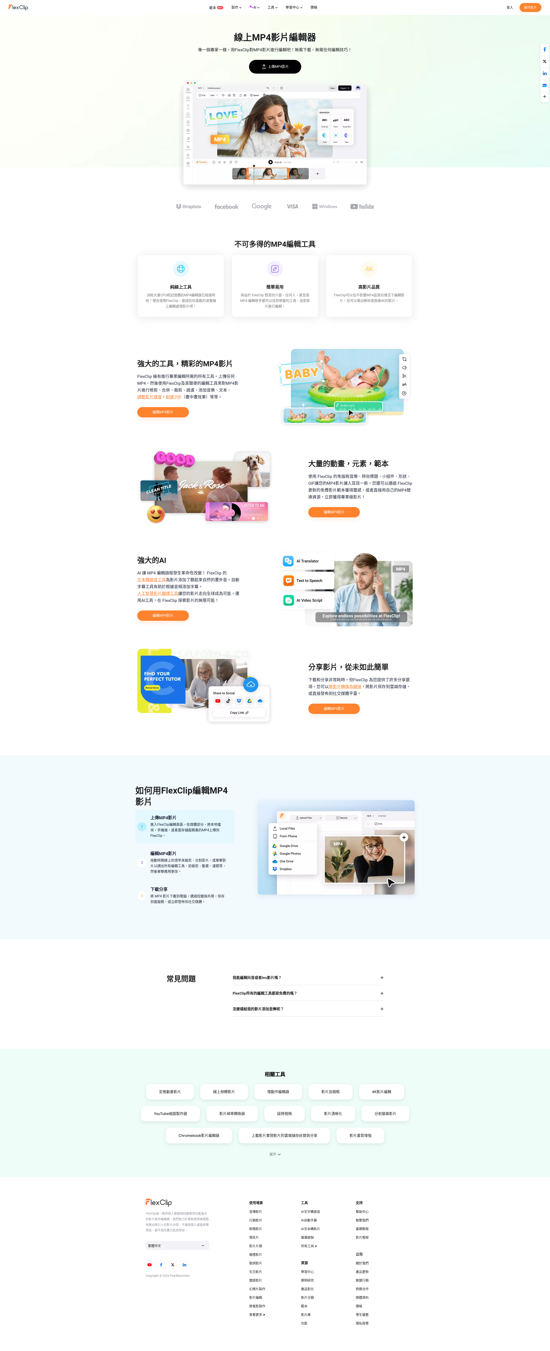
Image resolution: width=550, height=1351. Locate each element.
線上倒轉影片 (224, 1092)
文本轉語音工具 (151, 579)
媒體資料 (362, 1298)
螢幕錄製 (307, 1237)
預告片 (254, 1237)
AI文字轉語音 (310, 1212)
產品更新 (362, 1272)
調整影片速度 (149, 397)
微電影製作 (257, 1306)
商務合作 (362, 1289)
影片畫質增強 (360, 1135)
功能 (304, 1323)
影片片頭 (255, 1246)
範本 (212, 8)
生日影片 (255, 1272)
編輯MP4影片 (163, 412)
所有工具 (307, 1246)
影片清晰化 (333, 1114)
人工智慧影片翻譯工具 (157, 593)
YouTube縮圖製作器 (170, 1114)
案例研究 (307, 1280)
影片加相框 (330, 1092)
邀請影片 (255, 1280)
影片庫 (306, 1315)
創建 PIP (173, 397)
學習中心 (292, 7)
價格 (313, 7)
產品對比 (307, 1289)
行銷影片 (255, 1220)
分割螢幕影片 (385, 1114)
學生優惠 (362, 1315)
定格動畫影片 (170, 1092)
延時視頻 (284, 1114)
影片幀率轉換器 (232, 1114)
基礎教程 (362, 1229)
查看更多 (255, 1315)
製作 (234, 7)
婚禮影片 (255, 1255)
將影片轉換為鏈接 (345, 686)
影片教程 (362, 1237)
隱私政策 (362, 1323)
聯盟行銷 (362, 1280)
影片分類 (307, 1298)
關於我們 (362, 1263)
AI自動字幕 (309, 1220)
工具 (270, 7)
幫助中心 (362, 1212)
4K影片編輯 (381, 1092)
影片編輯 (255, 1298)
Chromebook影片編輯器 (199, 1135)
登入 (510, 7)
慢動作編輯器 (278, 1092)
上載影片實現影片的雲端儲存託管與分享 (284, 1135)
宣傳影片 (255, 1212)
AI (254, 7)
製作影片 (530, 7)
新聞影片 (255, 1229)
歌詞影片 (255, 1263)
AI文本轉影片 (310, 1229)
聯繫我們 (362, 1220)
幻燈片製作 (257, 1289)
